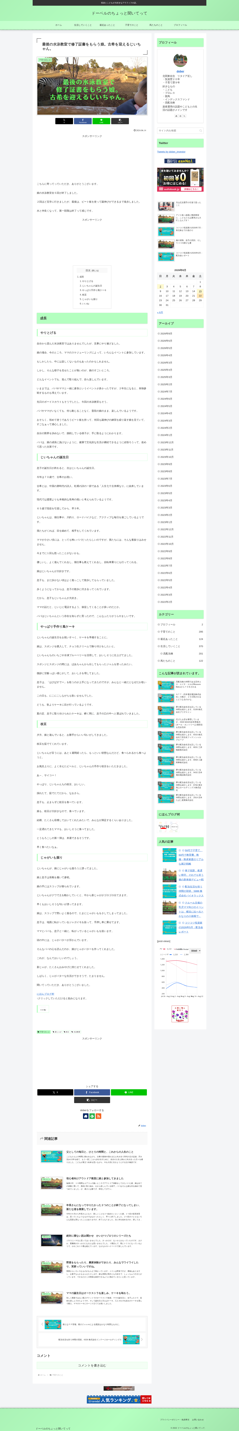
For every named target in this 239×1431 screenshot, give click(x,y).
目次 (88, 270)
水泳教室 (77, 1032)
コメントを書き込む (92, 1365)
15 (200, 291)
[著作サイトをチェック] (86, 1116)
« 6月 (160, 312)
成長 (82, 276)
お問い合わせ (198, 1420)
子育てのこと (45, 1032)
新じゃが (58, 1032)
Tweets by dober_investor (171, 151)
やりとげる (87, 281)
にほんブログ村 (45, 994)
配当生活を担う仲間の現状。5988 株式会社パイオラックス (191, 891)
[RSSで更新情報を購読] (98, 1116)
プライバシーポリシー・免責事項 (174, 1420)
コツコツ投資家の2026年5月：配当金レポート (191, 927)
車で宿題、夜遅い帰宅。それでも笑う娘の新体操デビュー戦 (191, 875)
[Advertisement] (92, 157)
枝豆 (84, 294)
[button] (120, 121)
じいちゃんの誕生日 (92, 285)
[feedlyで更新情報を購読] (92, 1116)
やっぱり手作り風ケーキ (94, 290)
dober (180, 71)
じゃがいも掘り (90, 299)
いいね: (85, 303)
